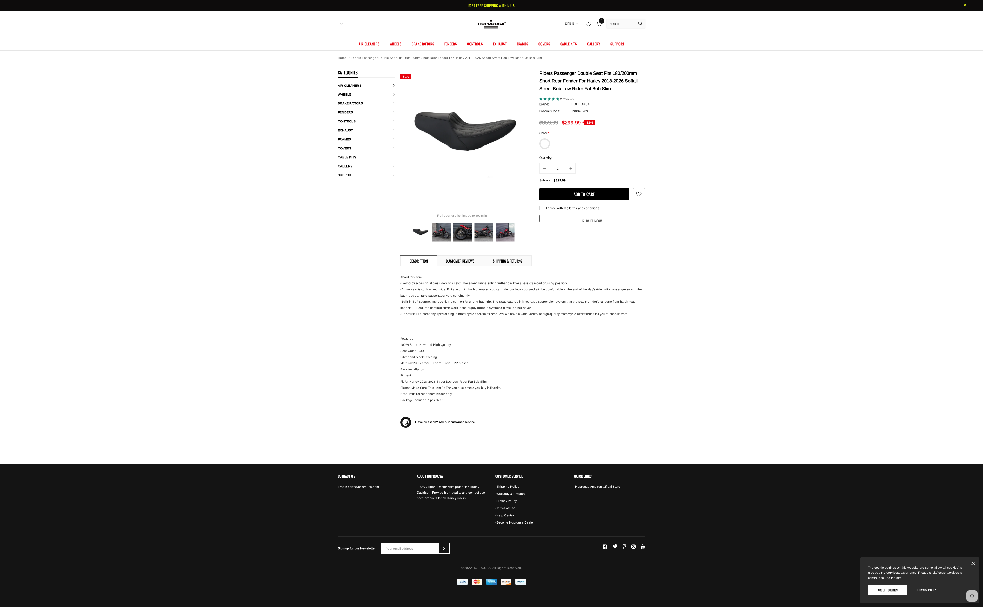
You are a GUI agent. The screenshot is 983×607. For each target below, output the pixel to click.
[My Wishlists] (587, 23)
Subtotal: (545, 180)
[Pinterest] (624, 546)
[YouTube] (643, 546)
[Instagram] (633, 546)
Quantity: (545, 158)
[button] (549, 99)
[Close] (973, 564)
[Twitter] (614, 546)
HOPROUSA (580, 104)
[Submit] (444, 548)
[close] (965, 5)
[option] (462, 133)
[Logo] (492, 23)
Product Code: (549, 111)
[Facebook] (605, 546)
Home (342, 58)
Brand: (544, 104)
